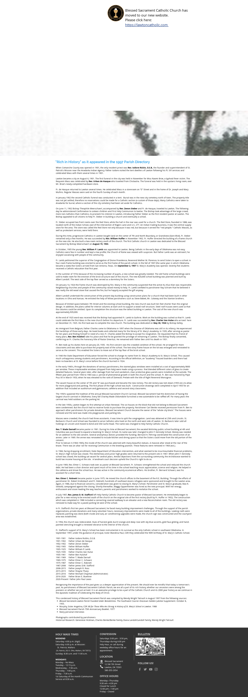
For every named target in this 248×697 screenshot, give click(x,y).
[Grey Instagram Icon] (156, 669)
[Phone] (101, 666)
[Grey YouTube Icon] (151, 669)
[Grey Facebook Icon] (140, 669)
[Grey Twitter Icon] (145, 669)
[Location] (101, 662)
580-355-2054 (111, 670)
